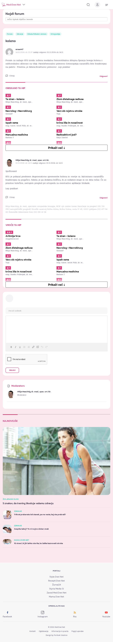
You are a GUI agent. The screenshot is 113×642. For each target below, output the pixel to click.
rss (74, 616)
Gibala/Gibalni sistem (36, 34)
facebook (7, 616)
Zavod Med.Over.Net (56, 592)
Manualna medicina (17, 134)
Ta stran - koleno (15, 99)
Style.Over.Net (56, 576)
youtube (106, 616)
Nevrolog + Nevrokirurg (19, 111)
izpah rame (12, 123)
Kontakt (32, 631)
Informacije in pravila (60, 631)
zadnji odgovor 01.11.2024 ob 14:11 (48, 52)
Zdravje (20, 34)
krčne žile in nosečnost (70, 123)
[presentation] (11, 347)
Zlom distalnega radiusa (70, 99)
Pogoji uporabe (78, 631)
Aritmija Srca (13, 236)
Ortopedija (55, 34)
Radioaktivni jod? (67, 134)
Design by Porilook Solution (56, 635)
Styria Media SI (56, 588)
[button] (11, 347)
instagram (43, 616)
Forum (10, 34)
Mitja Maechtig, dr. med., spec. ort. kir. (32, 160)
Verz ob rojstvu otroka (69, 111)
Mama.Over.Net (56, 596)
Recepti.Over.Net (56, 580)
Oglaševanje (43, 631)
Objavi (12, 370)
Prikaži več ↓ (56, 148)
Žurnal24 (56, 584)
